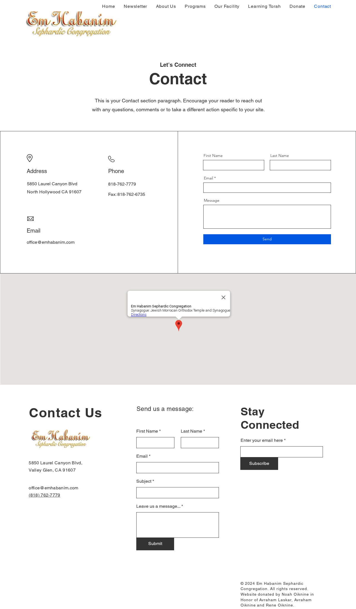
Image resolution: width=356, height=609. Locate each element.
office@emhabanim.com (53, 487)
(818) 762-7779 (44, 495)
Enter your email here (262, 440)
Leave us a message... (158, 506)
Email (208, 178)
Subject (143, 481)
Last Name (279, 155)
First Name (213, 155)
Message (211, 200)
